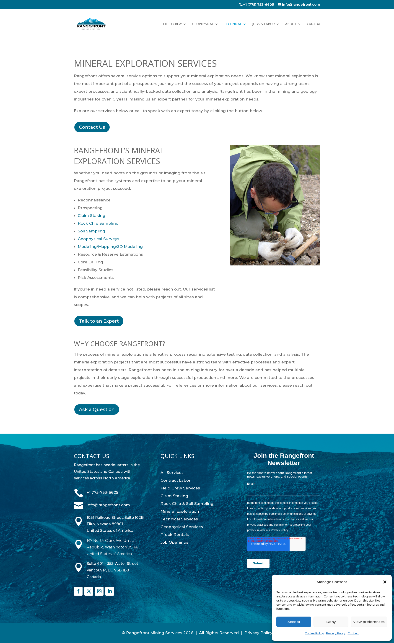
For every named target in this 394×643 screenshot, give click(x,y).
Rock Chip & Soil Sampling (187, 503)
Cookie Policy (314, 633)
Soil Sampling (91, 231)
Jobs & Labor (263, 24)
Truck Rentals (175, 534)
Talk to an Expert (99, 321)
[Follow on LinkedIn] (109, 591)
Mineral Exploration (180, 511)
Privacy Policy (335, 633)
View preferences (369, 622)
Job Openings (174, 542)
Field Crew (172, 24)
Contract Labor (176, 480)
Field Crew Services (180, 488)
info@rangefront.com (108, 505)
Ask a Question (97, 409)
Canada (313, 24)
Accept (294, 622)
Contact (353, 633)
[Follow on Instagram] (99, 591)
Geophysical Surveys (98, 239)
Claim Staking (91, 215)
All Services (172, 472)
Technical (233, 24)
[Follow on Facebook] (78, 591)
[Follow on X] (88, 591)
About (290, 24)
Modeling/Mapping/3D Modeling (110, 246)
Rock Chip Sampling (98, 223)
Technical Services (179, 519)
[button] (385, 582)
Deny (331, 622)
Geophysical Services (182, 527)
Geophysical (203, 24)
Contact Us (92, 127)
